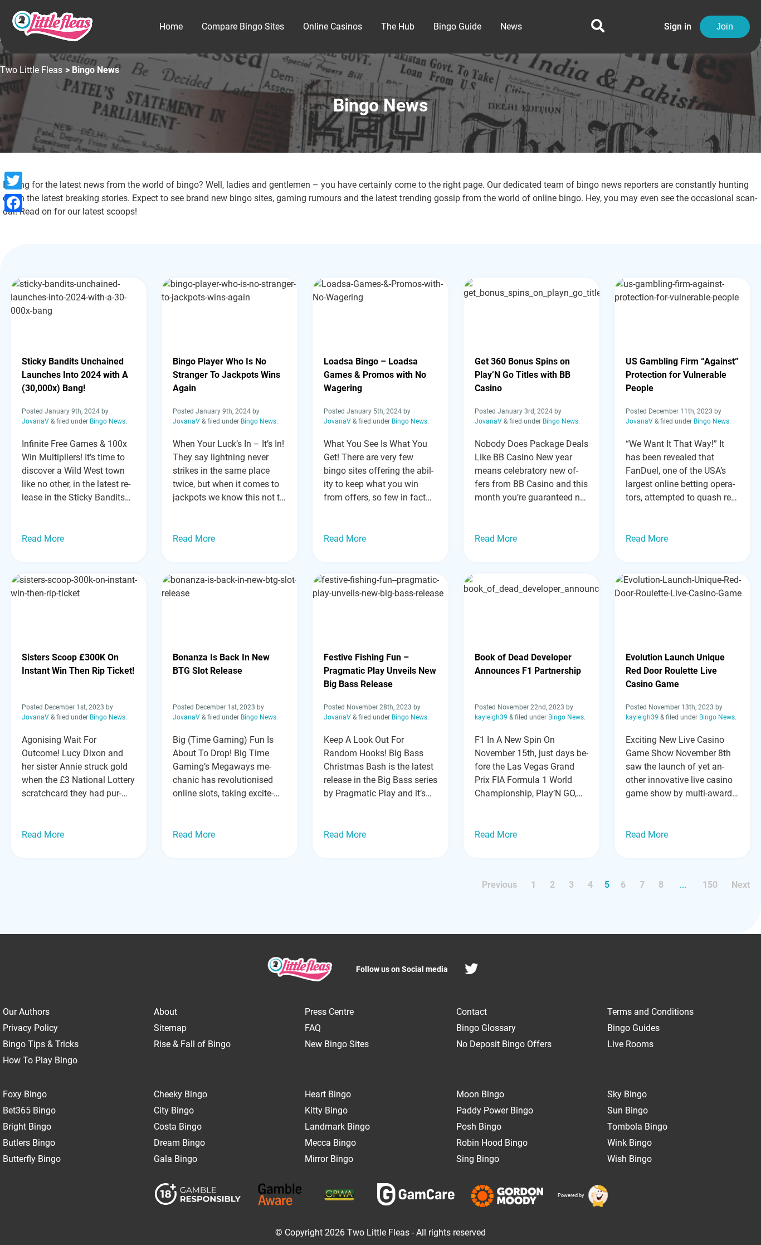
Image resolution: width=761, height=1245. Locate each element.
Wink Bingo (629, 1142)
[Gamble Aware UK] (280, 1196)
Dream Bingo (179, 1142)
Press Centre (329, 1011)
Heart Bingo (328, 1094)
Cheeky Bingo (180, 1094)
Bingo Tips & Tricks (41, 1044)
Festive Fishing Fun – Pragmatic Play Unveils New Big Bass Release (380, 670)
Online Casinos (332, 26)
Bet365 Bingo (29, 1110)
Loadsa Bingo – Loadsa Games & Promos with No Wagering (375, 374)
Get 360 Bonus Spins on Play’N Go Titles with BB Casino (522, 374)
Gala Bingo (175, 1159)
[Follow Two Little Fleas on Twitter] (471, 970)
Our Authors (26, 1011)
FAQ (313, 1028)
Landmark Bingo (337, 1126)
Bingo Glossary (486, 1028)
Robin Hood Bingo (492, 1142)
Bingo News (107, 421)
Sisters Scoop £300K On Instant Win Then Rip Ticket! (78, 664)
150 (710, 884)
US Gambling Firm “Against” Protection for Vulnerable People (682, 374)
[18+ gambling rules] (197, 1196)
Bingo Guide (457, 26)
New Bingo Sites (337, 1044)
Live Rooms (630, 1044)
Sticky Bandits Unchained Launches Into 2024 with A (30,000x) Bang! (75, 374)
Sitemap (170, 1028)
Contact (471, 1011)
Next (740, 884)
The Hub (397, 26)
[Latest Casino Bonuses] (596, 1196)
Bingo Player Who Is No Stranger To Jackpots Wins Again (226, 374)
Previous (499, 884)
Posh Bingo (478, 1126)
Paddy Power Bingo (494, 1110)
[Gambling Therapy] (507, 1196)
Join (724, 26)
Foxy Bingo (25, 1094)
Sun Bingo (627, 1110)
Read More (43, 538)
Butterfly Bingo (32, 1159)
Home (171, 26)
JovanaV (35, 421)
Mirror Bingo (329, 1159)
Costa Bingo (178, 1126)
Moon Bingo (480, 1094)
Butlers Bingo (29, 1142)
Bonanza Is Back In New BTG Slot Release (221, 664)
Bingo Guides (633, 1028)
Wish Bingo (629, 1159)
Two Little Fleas (31, 70)
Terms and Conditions (650, 1011)
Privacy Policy (30, 1028)
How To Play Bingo (40, 1060)
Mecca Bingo (330, 1142)
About (165, 1011)
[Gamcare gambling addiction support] (415, 1196)
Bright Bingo (27, 1126)
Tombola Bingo (637, 1126)
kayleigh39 (491, 717)
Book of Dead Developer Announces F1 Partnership (528, 664)
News (511, 26)
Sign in (677, 26)
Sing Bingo (477, 1159)
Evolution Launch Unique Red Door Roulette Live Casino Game (675, 670)
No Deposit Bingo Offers (504, 1044)
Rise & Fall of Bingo (192, 1044)
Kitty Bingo (326, 1110)
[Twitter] (13, 180)
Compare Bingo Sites (243, 26)
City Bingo (174, 1110)
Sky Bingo (627, 1094)
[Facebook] (13, 203)
